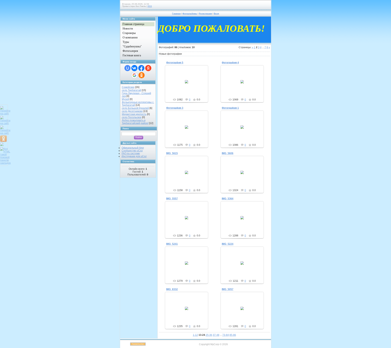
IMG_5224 (227, 244)
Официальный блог (133, 147)
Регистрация (205, 13)
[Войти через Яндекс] (148, 68)
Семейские (128, 87)
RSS (150, 6)
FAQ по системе (131, 153)
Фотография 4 (230, 62)
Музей (125, 99)
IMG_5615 (172, 153)
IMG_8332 (172, 289)
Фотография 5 (174, 62)
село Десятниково (132, 111)
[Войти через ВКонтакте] (134, 68)
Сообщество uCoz (132, 150)
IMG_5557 (172, 198)
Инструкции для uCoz (134, 156)
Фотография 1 (230, 108)
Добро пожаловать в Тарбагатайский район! (135, 122)
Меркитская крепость (134, 114)
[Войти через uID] (127, 68)
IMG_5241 (172, 244)
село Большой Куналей (135, 108)
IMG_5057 (227, 289)
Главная (176, 13)
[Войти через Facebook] (141, 68)
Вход (216, 13)
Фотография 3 (174, 108)
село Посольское (132, 117)
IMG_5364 (227, 198)
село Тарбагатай (131, 90)
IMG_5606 (227, 153)
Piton (188, 85)
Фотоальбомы (189, 13)
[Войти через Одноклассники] (141, 75)
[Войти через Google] (134, 75)
